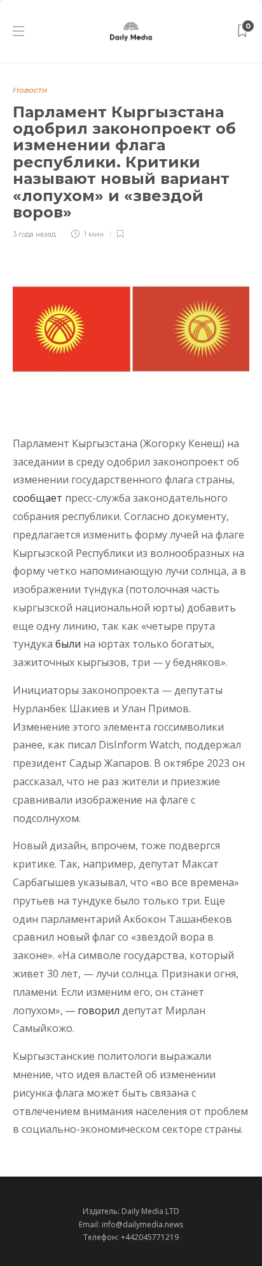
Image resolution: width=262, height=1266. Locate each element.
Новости (30, 90)
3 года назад (34, 234)
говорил (99, 1010)
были (68, 644)
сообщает (37, 498)
